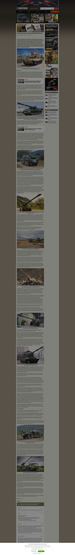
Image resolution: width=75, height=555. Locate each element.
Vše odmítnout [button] (34, 551)
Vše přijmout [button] (41, 551)
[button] (37, 549)
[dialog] (37, 549)
